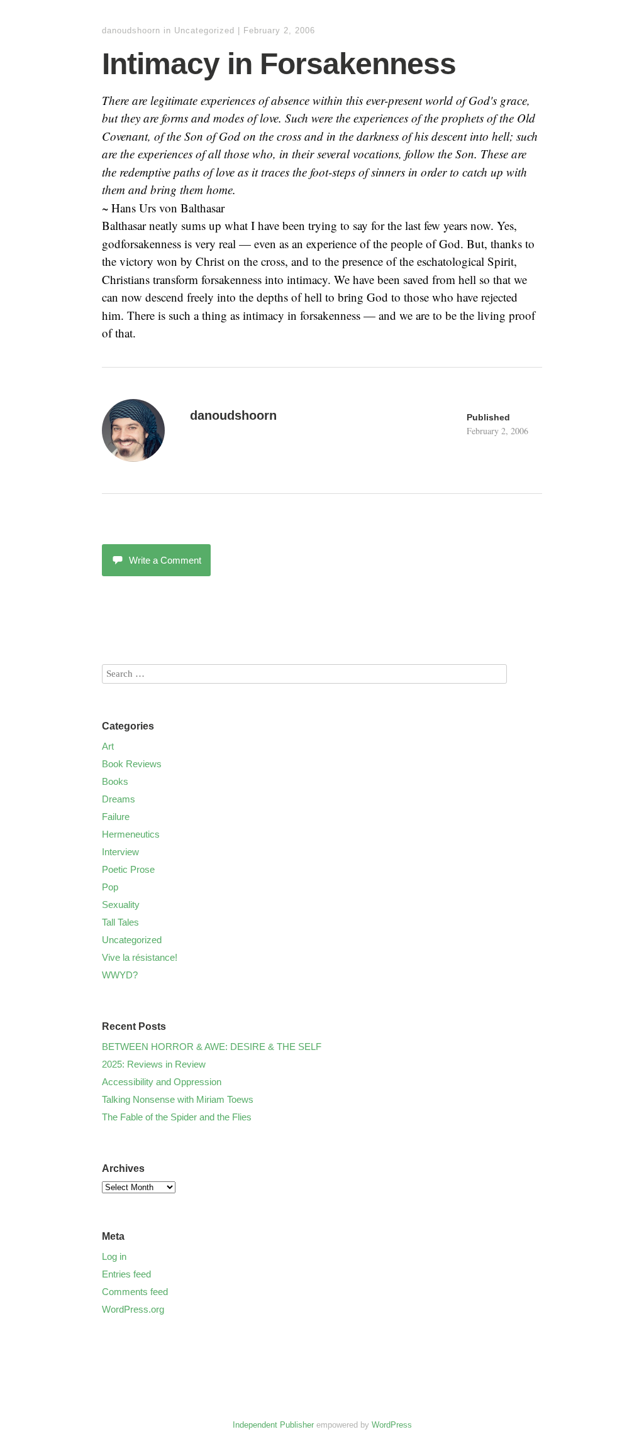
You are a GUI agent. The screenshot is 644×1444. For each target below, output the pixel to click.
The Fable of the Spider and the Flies (177, 1117)
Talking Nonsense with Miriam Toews (177, 1099)
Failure (116, 816)
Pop (110, 887)
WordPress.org (133, 1309)
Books (115, 781)
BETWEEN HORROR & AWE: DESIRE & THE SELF (211, 1046)
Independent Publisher (273, 1425)
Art (108, 746)
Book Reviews (132, 763)
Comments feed (135, 1291)
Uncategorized (204, 30)
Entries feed (126, 1274)
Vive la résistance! (139, 957)
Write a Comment (165, 560)
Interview (120, 851)
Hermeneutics (131, 834)
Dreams (118, 799)
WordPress (392, 1425)
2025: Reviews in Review (154, 1064)
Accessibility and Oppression (161, 1081)
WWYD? (120, 975)
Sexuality (121, 904)
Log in (114, 1256)
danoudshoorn (131, 30)
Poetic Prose (128, 869)
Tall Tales (120, 922)
